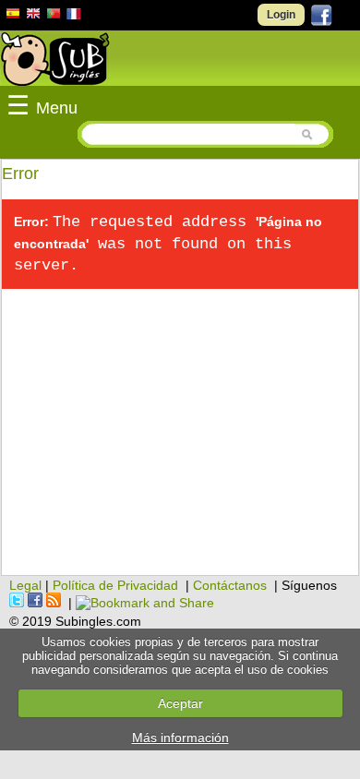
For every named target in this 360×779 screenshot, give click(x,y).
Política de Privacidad (115, 585)
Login (281, 14)
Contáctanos (230, 585)
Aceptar (180, 703)
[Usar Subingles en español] (13, 16)
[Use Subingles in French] (73, 16)
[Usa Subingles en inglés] (33, 15)
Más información (180, 737)
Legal (25, 585)
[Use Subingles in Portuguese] (53, 15)
